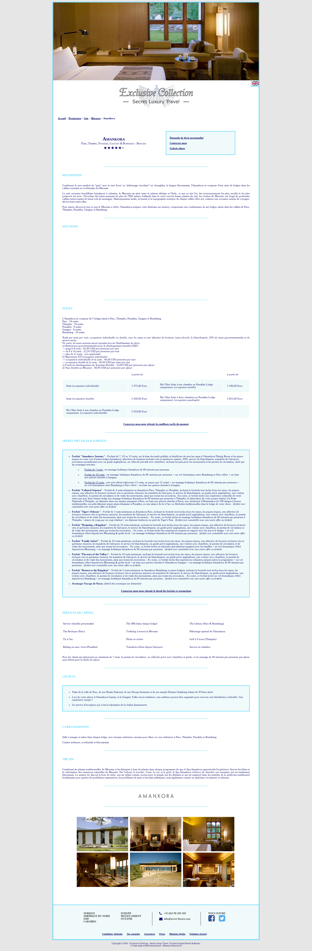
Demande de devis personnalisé (187, 137)
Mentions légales (177, 934)
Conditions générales (112, 934)
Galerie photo (177, 148)
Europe (126, 913)
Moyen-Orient (131, 916)
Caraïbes (89, 921)
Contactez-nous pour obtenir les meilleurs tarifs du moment (156, 424)
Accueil (62, 118)
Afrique (89, 913)
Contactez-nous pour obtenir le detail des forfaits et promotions (156, 590)
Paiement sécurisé (198, 934)
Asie (86, 118)
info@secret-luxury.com (177, 918)
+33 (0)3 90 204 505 (175, 913)
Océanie (126, 918)
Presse (162, 934)
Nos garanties (133, 934)
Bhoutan (95, 118)
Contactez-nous (178, 143)
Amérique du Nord (96, 916)
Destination (75, 118)
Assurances (149, 934)
